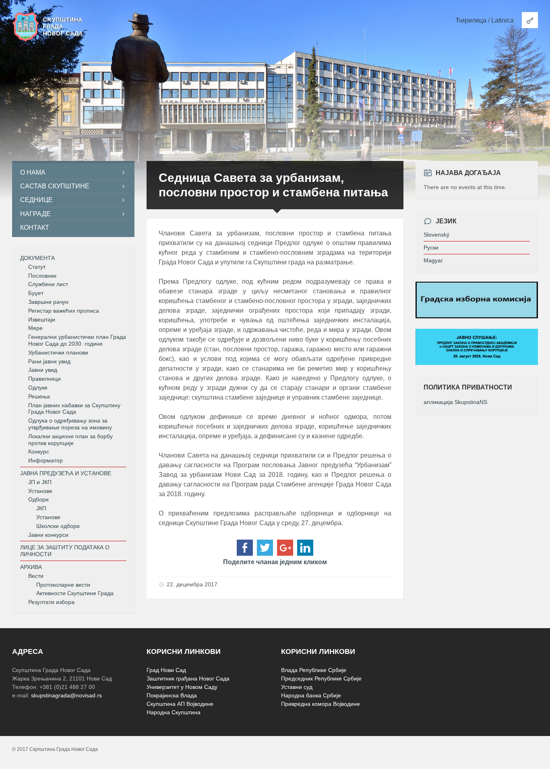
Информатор (45, 460)
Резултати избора (51, 602)
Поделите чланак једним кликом (275, 562)
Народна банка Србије (311, 695)
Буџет (35, 293)
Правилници (44, 378)
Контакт (34, 227)
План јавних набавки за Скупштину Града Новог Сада (74, 408)
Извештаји (41, 319)
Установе (40, 491)
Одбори (38, 499)
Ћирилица (470, 20)
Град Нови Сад (166, 670)
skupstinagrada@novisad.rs (66, 695)
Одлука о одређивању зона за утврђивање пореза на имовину (70, 424)
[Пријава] (530, 20)
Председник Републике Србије (321, 678)
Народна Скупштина (174, 712)
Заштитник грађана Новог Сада (188, 678)
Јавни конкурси (48, 535)
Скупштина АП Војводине (180, 704)
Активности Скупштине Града (75, 593)
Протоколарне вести (63, 584)
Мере (35, 328)
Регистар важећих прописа (63, 310)
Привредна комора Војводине (320, 704)
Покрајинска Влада (172, 695)
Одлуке (38, 387)
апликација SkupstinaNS (455, 402)
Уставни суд (296, 687)
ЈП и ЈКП (40, 482)
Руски (431, 247)
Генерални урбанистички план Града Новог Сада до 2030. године (77, 340)
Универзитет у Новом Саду (182, 687)
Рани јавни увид (49, 361)
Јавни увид (42, 370)
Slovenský (436, 234)
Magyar (433, 260)
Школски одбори (58, 526)
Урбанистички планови (58, 352)
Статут (36, 267)
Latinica (502, 20)
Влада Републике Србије (313, 670)
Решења (39, 396)
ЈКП (41, 508)
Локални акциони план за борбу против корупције (70, 439)
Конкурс (38, 451)
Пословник (42, 275)
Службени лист (48, 284)
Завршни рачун (48, 302)
